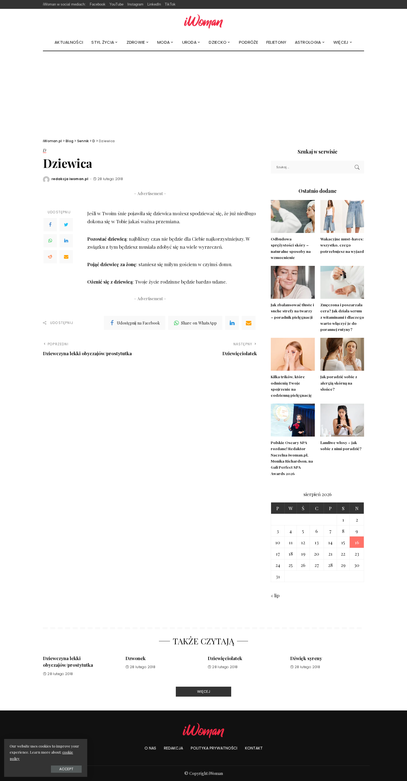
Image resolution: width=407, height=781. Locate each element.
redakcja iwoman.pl (70, 179)
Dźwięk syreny (306, 658)
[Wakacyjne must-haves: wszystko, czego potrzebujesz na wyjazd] (342, 216)
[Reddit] (50, 256)
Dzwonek (135, 658)
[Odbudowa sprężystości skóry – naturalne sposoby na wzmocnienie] (293, 216)
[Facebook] (50, 224)
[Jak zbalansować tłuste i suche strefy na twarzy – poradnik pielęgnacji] (293, 282)
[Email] (66, 256)
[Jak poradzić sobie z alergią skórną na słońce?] (342, 354)
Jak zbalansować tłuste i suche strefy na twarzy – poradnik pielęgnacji (292, 311)
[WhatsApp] (50, 240)
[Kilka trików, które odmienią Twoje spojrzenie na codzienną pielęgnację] (293, 354)
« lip (275, 595)
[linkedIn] (232, 323)
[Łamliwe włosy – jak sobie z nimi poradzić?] (342, 420)
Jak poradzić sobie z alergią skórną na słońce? (338, 382)
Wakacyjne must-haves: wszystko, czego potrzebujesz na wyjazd (342, 245)
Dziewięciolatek (225, 658)
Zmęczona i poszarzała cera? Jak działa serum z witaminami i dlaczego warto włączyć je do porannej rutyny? (342, 317)
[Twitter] (66, 224)
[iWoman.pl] (203, 21)
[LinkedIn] (66, 240)
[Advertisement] (203, 92)
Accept (66, 769)
